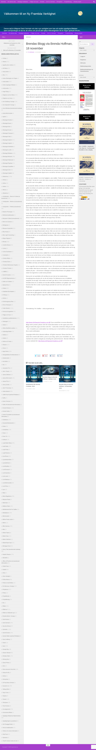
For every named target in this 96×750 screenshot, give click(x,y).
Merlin (4, 522)
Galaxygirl (5, 321)
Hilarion (5, 344)
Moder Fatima (6, 532)
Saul (4, 646)
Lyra (4, 489)
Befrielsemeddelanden (8, 215)
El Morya (5, 294)
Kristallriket (5, 429)
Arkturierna (5, 176)
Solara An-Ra (6, 672)
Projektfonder (6, 596)
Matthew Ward (6, 506)
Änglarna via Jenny (7, 98)
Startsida (3, 1)
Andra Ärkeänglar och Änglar (10, 78)
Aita (4, 75)
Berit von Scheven (7, 221)
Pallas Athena (6, 579)
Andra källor (6, 81)
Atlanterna (5, 193)
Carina (4, 248)
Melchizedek (6, 516)
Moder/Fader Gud (7, 542)
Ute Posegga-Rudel (8, 724)
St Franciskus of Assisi (8, 682)
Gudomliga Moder (7, 331)
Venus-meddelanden (8, 727)
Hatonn (4, 338)
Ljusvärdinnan (6, 462)
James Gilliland (6, 374)
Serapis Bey (6, 649)
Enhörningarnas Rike (8, 301)
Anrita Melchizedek (7, 113)
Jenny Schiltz (6, 384)
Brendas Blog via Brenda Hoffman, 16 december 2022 (66, 386)
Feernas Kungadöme (8, 311)
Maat (4, 492)
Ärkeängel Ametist (7, 120)
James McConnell (7, 378)
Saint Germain (6, 622)
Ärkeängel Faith (7, 136)
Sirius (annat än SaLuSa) (9, 669)
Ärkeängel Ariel (6, 126)
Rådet (4, 606)
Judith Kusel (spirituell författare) (11, 394)
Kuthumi (5, 439)
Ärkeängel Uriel (6, 169)
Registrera (83, 59)
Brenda (28, 37)
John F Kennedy (7, 388)
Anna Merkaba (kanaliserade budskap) (12, 108)
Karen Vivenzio (6, 401)
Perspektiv (59, 1)
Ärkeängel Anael (7, 123)
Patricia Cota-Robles (8, 582)
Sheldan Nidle (6, 656)
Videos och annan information (10, 730)
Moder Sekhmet (7, 539)
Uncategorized (6, 709)
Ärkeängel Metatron (7, 153)
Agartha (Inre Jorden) (8, 65)
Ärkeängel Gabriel (7, 140)
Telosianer (5, 702)
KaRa (4, 398)
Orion (4, 572)
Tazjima (5, 695)
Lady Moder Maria (7, 443)
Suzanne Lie (6, 686)
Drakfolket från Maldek (8, 291)
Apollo (4, 116)
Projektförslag (68, 1)
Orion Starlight (6, 576)
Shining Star (6, 659)
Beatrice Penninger (7, 211)
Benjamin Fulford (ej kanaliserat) (11, 218)
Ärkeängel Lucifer (7, 149)
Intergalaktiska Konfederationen (10, 354)
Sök (80, 41)
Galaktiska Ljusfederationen (10, 318)
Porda (4, 592)
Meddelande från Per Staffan (10, 509)
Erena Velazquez (7, 304)
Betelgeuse (5, 225)
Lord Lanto (5, 476)
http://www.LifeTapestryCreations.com (49, 341)
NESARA (5, 557)
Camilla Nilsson (7, 245)
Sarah (4, 642)
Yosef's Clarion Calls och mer (10, 740)
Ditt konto (83, 63)
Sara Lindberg (6, 639)
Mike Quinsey (6, 526)
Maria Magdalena (7, 496)
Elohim (4, 298)
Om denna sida (12, 1)
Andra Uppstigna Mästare (9, 85)
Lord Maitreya (6, 479)
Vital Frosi (5, 734)
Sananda (5, 629)
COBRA (5, 271)
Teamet (4, 699)
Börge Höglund (6, 238)
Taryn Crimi (5, 692)
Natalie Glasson (7, 554)
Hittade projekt (77, 1)
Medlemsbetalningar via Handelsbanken (86, 70)
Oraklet (4, 569)
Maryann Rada (6, 499)
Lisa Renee (5, 456)
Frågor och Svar (7, 314)
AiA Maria (5, 68)
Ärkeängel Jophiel (7, 143)
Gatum (4, 324)
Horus (4, 348)
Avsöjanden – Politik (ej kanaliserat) (12, 206)
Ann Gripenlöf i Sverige (8, 104)
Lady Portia (5, 449)
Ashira (4, 183)
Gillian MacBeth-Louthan (9, 328)
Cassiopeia (5, 255)
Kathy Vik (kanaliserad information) (11, 404)
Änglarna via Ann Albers (9, 95)
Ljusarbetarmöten (7, 459)
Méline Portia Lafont (8, 519)
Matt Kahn (5, 502)
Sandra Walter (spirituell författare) (11, 636)
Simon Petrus (6, 662)
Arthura (4, 179)
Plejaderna (5, 589)
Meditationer (6, 512)
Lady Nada (5, 446)
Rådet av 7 (5, 609)
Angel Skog (6, 91)
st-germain (31, 52)
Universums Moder (7, 712)
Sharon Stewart (6, 652)
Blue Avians (6, 231)
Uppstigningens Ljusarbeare (10, 721)
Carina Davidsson (7, 251)
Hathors (5, 334)
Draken (4, 288)
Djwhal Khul (6, 285)
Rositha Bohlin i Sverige (9, 616)
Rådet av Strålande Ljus (9, 612)
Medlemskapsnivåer (85, 66)
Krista (4, 426)
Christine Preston (7, 268)
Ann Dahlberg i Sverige (8, 101)
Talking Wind (6, 689)
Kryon (4, 433)
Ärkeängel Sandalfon (8, 166)
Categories (81, 48)
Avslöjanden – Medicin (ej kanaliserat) (12, 201)
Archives (81, 75)
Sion (4, 666)
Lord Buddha (6, 466)
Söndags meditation (23, 1)
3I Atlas (4, 58)
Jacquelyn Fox (6, 368)
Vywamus (5, 737)
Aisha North (6, 71)
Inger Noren (6, 351)
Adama (4, 61)
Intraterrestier (6, 358)
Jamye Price (6, 381)
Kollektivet (5, 419)
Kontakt (42, 1)
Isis (3, 364)
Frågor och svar (34, 1)
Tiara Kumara (6, 705)
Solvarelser (5, 679)
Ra (3, 602)
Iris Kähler (5, 361)
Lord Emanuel (6, 469)
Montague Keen (7, 546)
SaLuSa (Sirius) (7, 626)
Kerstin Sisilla (6, 411)
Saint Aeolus (6, 619)
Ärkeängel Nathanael (8, 159)
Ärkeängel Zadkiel (7, 173)
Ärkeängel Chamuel (8, 133)
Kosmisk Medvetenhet (8, 423)
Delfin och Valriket (7, 281)
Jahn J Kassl (6, 371)
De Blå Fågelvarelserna (9, 278)
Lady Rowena (6, 453)
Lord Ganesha (6, 473)
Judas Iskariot (6, 391)
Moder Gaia (6, 536)
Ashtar (4, 186)
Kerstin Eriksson (7, 408)
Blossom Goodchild (7, 228)
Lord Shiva (5, 486)
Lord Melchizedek (7, 482)
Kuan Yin (5, 436)
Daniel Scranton (7, 275)
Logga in (82, 56)
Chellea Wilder (6, 258)
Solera (4, 676)
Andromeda (6, 88)
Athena (4, 189)
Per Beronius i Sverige (8, 586)
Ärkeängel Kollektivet (8, 146)
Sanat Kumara (6, 632)
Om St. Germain (50, 1)
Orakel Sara (6, 566)
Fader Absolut (6, 308)
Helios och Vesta (7, 341)
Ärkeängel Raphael (7, 163)
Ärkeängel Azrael (7, 130)
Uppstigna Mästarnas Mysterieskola (11, 715)
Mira (4, 529)
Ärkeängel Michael (7, 156)
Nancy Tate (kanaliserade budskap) (11, 549)
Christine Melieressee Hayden (10, 265)
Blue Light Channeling (8, 235)
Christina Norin (6, 261)
